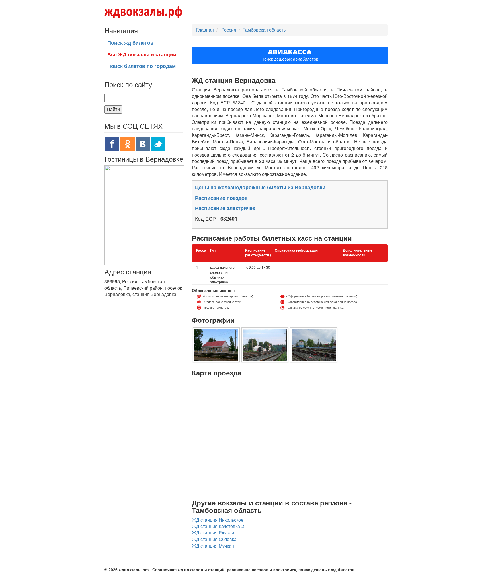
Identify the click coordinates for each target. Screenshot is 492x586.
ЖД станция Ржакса (213, 532)
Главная (205, 29)
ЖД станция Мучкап (213, 545)
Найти (113, 109)
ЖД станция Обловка (214, 539)
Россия (229, 29)
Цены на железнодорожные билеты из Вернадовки (260, 187)
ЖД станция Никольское (217, 520)
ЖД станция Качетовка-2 (218, 526)
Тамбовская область (264, 29)
